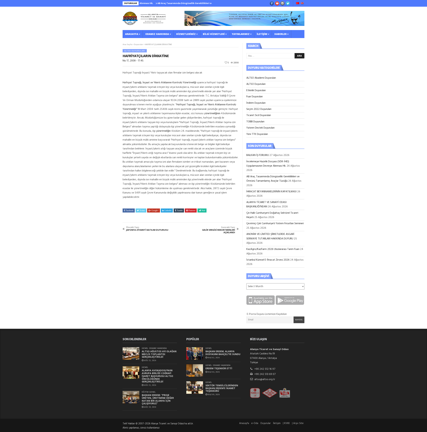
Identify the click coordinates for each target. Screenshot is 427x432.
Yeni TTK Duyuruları (257, 134)
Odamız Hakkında (157, 34)
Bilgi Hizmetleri (214, 34)
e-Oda (254, 423)
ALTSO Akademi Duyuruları (261, 78)
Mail (203, 210)
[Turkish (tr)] (297, 3)
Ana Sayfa (127, 44)
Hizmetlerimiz (186, 34)
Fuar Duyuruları (254, 96)
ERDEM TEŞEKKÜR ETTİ (218, 368)
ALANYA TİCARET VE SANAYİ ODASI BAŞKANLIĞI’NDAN (266, 204)
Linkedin (167, 210)
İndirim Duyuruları (256, 103)
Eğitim (145, 392)
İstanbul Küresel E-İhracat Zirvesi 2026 (268, 260)
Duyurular (138, 44)
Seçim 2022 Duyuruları (258, 109)
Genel (145, 348)
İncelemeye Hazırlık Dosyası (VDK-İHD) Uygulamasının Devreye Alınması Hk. (267, 163)
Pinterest (191, 210)
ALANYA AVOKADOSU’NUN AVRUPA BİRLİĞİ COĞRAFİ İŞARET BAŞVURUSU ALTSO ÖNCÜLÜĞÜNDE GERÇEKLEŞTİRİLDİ (157, 376)
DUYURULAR (130, 3)
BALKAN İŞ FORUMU (257, 155)
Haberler (280, 34)
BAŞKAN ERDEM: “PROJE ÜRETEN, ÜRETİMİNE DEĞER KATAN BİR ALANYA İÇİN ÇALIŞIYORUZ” (158, 399)
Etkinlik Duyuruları (256, 90)
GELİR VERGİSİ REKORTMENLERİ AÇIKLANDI (218, 230)
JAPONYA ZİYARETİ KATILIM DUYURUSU (147, 228)
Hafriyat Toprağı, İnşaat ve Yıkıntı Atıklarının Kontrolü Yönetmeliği (159, 82)
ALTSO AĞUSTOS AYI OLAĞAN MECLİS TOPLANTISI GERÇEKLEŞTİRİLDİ (159, 354)
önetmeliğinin (213, 113)
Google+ (155, 210)
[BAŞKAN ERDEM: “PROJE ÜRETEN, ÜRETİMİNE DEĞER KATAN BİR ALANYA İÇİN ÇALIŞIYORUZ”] (131, 397)
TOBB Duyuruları (255, 122)
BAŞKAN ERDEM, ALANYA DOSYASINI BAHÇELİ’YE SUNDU (222, 353)
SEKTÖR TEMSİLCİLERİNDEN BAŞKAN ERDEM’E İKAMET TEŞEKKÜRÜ (221, 388)
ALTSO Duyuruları (134, 51)
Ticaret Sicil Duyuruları (258, 115)
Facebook (129, 210)
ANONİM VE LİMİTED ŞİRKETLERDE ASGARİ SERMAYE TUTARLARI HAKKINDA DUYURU (270, 236)
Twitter (142, 210)
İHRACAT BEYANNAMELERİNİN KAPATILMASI (271, 191)
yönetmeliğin (163, 131)
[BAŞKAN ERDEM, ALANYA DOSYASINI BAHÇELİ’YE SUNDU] (194, 353)
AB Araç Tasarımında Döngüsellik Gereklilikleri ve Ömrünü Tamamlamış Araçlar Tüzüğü (194, 3)
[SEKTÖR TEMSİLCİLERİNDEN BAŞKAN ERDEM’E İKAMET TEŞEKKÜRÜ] (194, 387)
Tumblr (180, 210)
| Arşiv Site (298, 423)
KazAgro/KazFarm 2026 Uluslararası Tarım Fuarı (272, 249)
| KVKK (286, 423)
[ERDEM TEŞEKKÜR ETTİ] (194, 370)
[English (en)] (302, 3)
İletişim (262, 34)
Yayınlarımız (241, 34)
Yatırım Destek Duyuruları (260, 128)
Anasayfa (131, 34)
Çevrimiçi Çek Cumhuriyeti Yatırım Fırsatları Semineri (275, 223)
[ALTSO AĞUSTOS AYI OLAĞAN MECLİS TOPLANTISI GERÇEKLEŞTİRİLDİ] (131, 353)
